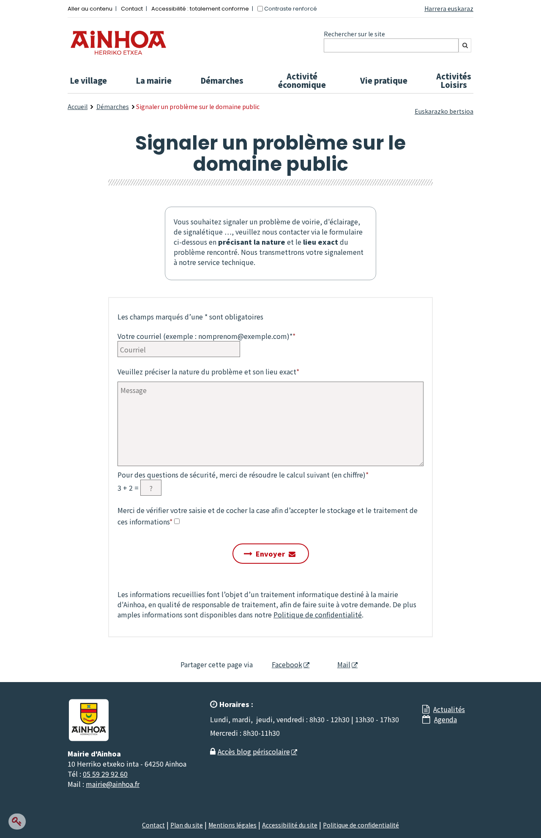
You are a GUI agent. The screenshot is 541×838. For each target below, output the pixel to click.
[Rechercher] (465, 45)
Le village (88, 80)
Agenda (445, 719)
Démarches (221, 80)
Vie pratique (383, 80)
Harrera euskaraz (448, 8)
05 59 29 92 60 (105, 774)
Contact (132, 9)
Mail (343, 664)
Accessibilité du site (289, 825)
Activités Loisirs (453, 80)
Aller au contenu (90, 9)
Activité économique (302, 80)
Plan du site (186, 825)
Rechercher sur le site (354, 34)
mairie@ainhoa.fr (112, 784)
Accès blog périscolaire (254, 751)
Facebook (287, 664)
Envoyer (270, 554)
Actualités (449, 709)
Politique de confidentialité (317, 614)
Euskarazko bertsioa (444, 111)
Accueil (77, 106)
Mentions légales (232, 825)
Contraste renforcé (290, 9)
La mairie (154, 80)
